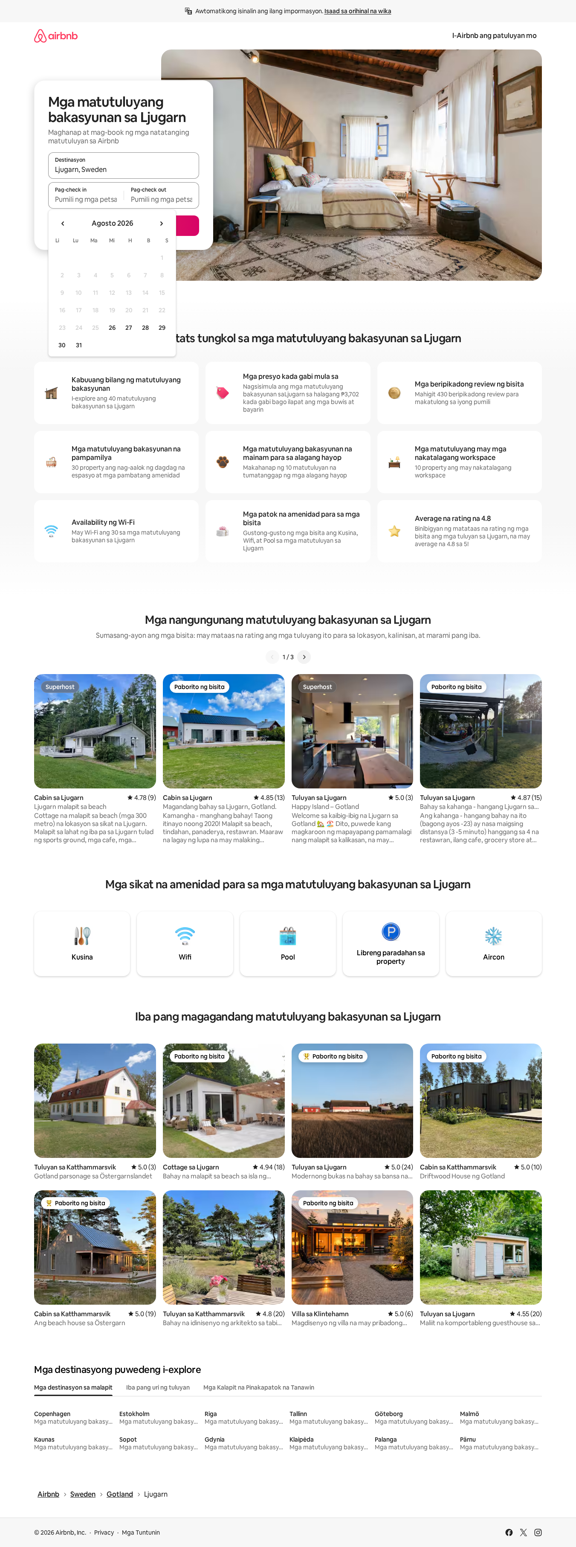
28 (145, 328)
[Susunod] (304, 657)
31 (79, 345)
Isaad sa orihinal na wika (357, 11)
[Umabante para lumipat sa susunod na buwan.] (161, 223)
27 (128, 328)
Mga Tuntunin (141, 1532)
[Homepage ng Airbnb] (56, 35)
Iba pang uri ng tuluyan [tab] (158, 1387)
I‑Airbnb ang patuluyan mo (494, 35)
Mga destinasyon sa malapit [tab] (73, 1387)
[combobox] (123, 169)
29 (162, 328)
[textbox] (86, 199)
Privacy (104, 1532)
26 (112, 328)
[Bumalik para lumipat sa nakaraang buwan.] (63, 223)
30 (62, 345)
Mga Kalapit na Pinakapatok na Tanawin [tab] (258, 1387)
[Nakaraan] (272, 657)
